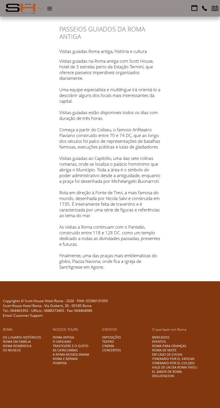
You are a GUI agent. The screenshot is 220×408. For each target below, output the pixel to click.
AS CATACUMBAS (65, 350)
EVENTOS (159, 341)
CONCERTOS (111, 350)
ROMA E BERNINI (65, 358)
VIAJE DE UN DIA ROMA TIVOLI (174, 367)
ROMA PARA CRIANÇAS (169, 346)
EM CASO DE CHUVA (167, 354)
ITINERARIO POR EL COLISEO (173, 363)
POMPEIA (60, 363)
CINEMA (108, 346)
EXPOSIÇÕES (111, 337)
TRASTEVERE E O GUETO (71, 346)
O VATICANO (62, 341)
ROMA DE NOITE (164, 350)
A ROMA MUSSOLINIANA (71, 354)
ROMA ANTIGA (63, 337)
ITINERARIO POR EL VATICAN (173, 358)
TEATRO (108, 341)
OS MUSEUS (12, 350)
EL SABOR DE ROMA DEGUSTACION (167, 373)
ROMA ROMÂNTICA (17, 346)
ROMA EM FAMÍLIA (17, 341)
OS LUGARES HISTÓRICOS (22, 337)
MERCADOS (160, 337)
